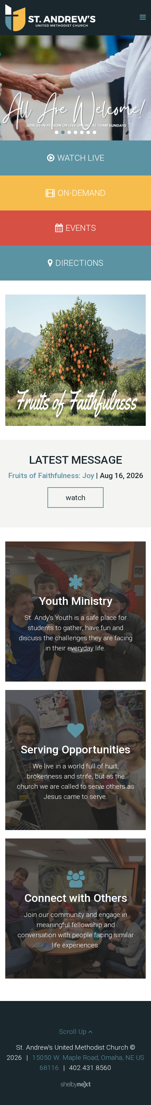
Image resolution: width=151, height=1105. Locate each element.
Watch (75, 497)
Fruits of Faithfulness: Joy (51, 475)
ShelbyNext (76, 1084)
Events (81, 228)
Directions (79, 263)
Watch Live (80, 158)
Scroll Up (73, 1032)
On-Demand (82, 193)
